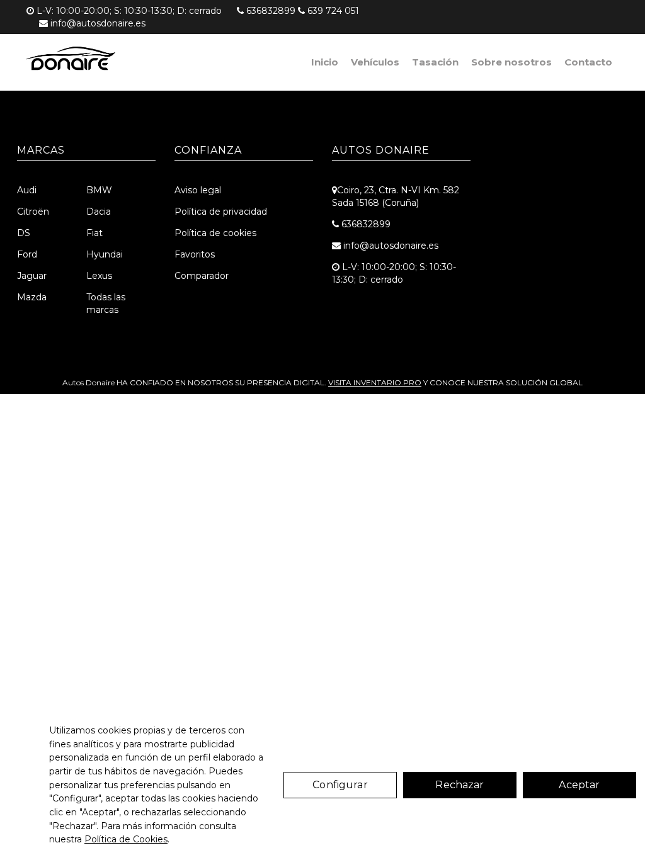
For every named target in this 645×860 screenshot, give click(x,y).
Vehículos (375, 62)
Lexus (99, 275)
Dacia (98, 211)
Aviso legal (197, 190)
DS (23, 233)
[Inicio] (72, 59)
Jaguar (32, 275)
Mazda (32, 297)
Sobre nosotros (511, 62)
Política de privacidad (220, 211)
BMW (99, 190)
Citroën (33, 211)
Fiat (94, 233)
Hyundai (104, 254)
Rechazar (459, 785)
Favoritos (194, 254)
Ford (27, 254)
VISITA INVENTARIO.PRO (374, 382)
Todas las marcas (105, 303)
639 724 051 (333, 10)
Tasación (435, 62)
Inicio (324, 62)
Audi (27, 190)
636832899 (270, 10)
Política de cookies (215, 233)
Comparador (201, 275)
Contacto (588, 62)
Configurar (340, 785)
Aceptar (579, 785)
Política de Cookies (126, 839)
